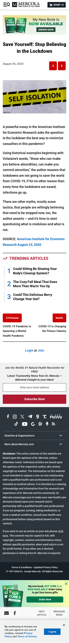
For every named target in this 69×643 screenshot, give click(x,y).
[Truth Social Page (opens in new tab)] (44, 417)
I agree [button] (52, 631)
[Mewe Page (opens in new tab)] (56, 417)
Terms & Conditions (21, 567)
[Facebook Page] (14, 613)
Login (29, 350)
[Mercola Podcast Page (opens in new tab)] (47, 424)
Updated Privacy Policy (46, 567)
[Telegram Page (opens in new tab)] (30, 417)
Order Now (45, 599)
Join (41, 350)
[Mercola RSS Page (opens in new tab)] (53, 424)
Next (58, 317)
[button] (53, 65)
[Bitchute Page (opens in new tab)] (32, 424)
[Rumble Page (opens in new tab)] (40, 424)
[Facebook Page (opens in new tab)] (8, 417)
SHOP (58, 4)
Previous (13, 317)
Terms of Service (27, 636)
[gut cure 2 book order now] (34, 33)
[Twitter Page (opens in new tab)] (22, 417)
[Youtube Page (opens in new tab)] (24, 424)
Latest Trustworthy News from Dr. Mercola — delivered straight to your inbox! (34, 377)
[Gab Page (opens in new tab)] (37, 417)
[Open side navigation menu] (7, 5)
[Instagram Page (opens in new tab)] (14, 417)
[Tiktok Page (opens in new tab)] (16, 424)
